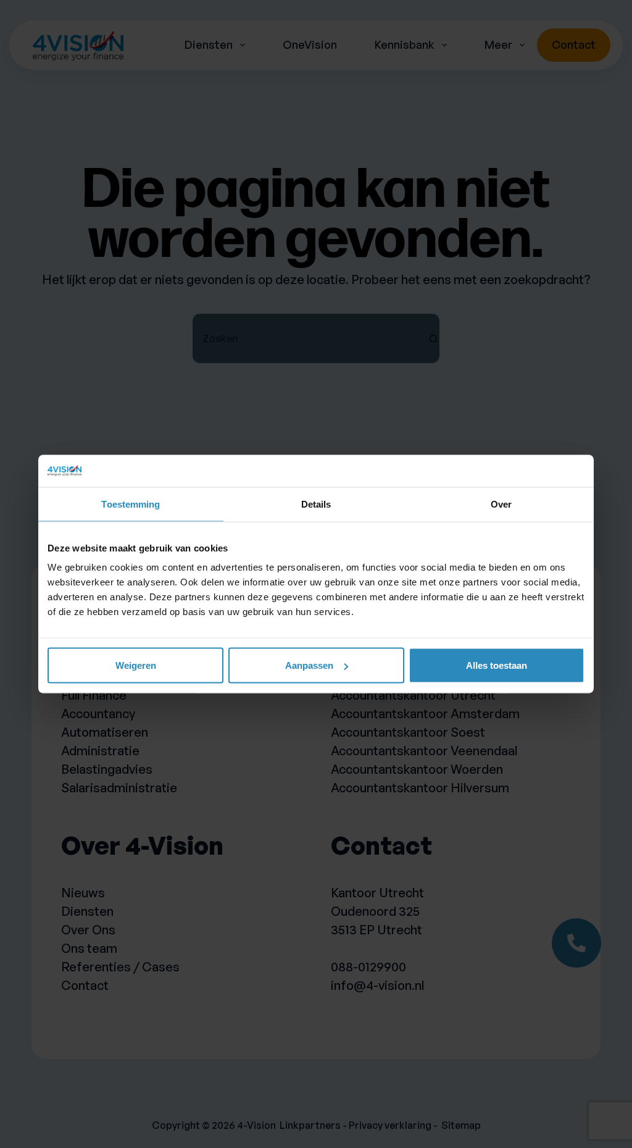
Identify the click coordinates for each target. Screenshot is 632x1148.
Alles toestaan (496, 665)
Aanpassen (309, 665)
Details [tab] (316, 503)
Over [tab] (501, 503)
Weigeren (135, 665)
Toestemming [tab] (130, 503)
